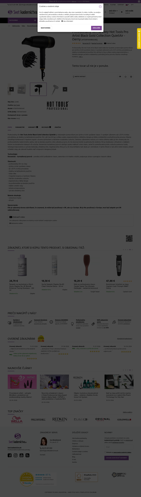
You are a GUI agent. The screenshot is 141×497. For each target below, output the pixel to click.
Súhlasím (96, 28)
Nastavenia (45, 28)
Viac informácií (68, 21)
